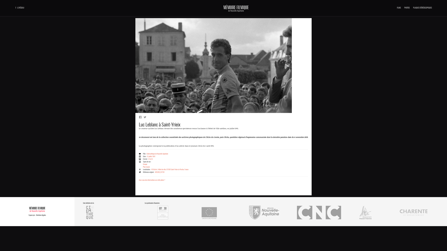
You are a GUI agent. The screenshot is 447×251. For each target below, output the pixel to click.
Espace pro (32, 215)
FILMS (399, 8)
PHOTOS (407, 8)
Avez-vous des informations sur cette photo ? (152, 180)
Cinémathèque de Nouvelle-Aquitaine (157, 154)
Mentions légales (41, 215)
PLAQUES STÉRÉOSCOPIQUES (422, 8)
